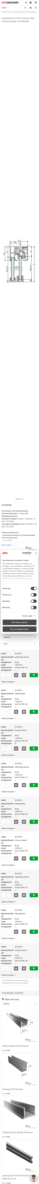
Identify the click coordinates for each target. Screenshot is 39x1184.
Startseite (4, 12)
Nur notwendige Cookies (19, 629)
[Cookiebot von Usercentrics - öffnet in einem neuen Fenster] (23, 553)
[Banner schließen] (36, 553)
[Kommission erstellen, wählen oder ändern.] (16, 675)
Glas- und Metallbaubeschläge (16, 12)
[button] (33, 1178)
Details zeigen (27, 616)
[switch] (34, 594)
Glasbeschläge (31, 12)
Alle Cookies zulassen (19, 622)
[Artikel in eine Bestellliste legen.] (24, 675)
